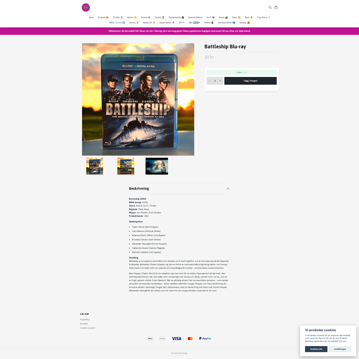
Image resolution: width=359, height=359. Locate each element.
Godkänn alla (316, 349)
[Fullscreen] (138, 99)
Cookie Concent (87, 328)
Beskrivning (139, 188)
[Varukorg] (276, 7)
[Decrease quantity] (210, 81)
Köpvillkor (85, 319)
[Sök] (270, 7)
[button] (191, 100)
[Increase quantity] (220, 81)
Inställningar (340, 349)
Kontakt (84, 323)
